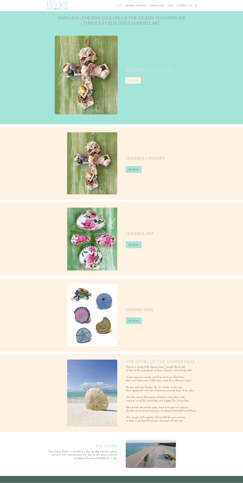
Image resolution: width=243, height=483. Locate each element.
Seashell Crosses (135, 6)
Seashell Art (156, 6)
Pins (170, 6)
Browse (133, 80)
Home (118, 6)
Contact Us (184, 6)
